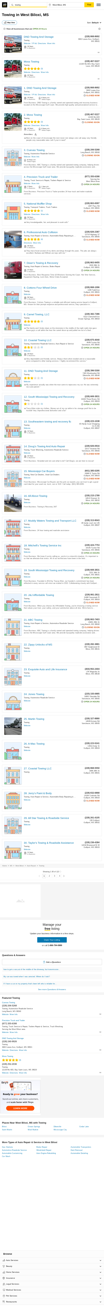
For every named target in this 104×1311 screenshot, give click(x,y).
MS (11, 866)
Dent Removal (76, 1150)
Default (95, 23)
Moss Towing (31, 61)
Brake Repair (55, 266)
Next (63, 876)
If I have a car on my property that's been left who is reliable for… (30, 984)
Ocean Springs (34, 1127)
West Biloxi (19, 866)
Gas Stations (7, 1147)
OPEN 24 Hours (40, 29)
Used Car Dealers (52, 475)
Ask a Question (53, 962)
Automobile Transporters (81, 1147)
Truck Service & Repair (39, 180)
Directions (42, 43)
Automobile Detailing (79, 1153)
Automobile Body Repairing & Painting (65, 236)
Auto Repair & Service (39, 236)
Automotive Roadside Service (42, 154)
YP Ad (34, 43)
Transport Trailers (37, 207)
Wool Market (33, 1130)
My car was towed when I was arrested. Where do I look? (27, 977)
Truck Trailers (51, 207)
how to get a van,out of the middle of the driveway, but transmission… (32, 969)
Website (27, 43)
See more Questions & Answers (52, 989)
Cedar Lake (84, 1127)
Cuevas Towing (8, 1002)
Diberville (57, 1127)
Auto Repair (31, 866)
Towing (26, 40)
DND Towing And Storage (39, 36)
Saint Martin (7, 1130)
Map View (11, 23)
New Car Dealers (37, 475)
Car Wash (6, 1156)
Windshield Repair (43, 1150)
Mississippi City (60, 1130)
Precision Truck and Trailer (13, 1020)
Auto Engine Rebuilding (46, 1153)
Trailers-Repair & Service (60, 180)
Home (4, 866)
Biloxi (4, 1127)
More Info (51, 43)
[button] (99, 5)
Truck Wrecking (36, 450)
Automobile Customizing (12, 1153)
